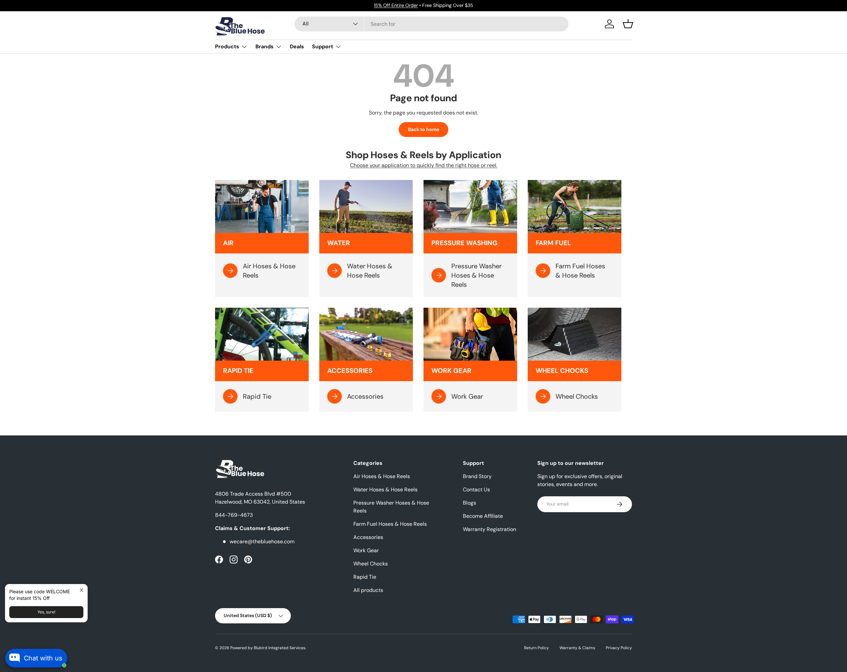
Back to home (423, 129)
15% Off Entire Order (396, 5)
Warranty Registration (489, 529)
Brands (264, 46)
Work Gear (366, 550)
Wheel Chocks (370, 563)
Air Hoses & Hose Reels (381, 476)
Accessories (368, 537)
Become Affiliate (483, 516)
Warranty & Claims (577, 647)
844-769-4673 (234, 515)
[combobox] (431, 24)
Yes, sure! (46, 611)
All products (368, 590)
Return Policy (536, 647)
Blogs (469, 502)
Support (322, 46)
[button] (628, 24)
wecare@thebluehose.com (262, 541)
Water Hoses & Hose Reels (385, 489)
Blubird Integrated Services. (280, 647)
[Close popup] (81, 590)
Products (227, 46)
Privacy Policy (619, 647)
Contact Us (476, 489)
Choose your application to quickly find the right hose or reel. (423, 165)
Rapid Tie (364, 576)
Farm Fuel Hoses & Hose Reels (390, 523)
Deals (297, 46)
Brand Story (477, 476)
